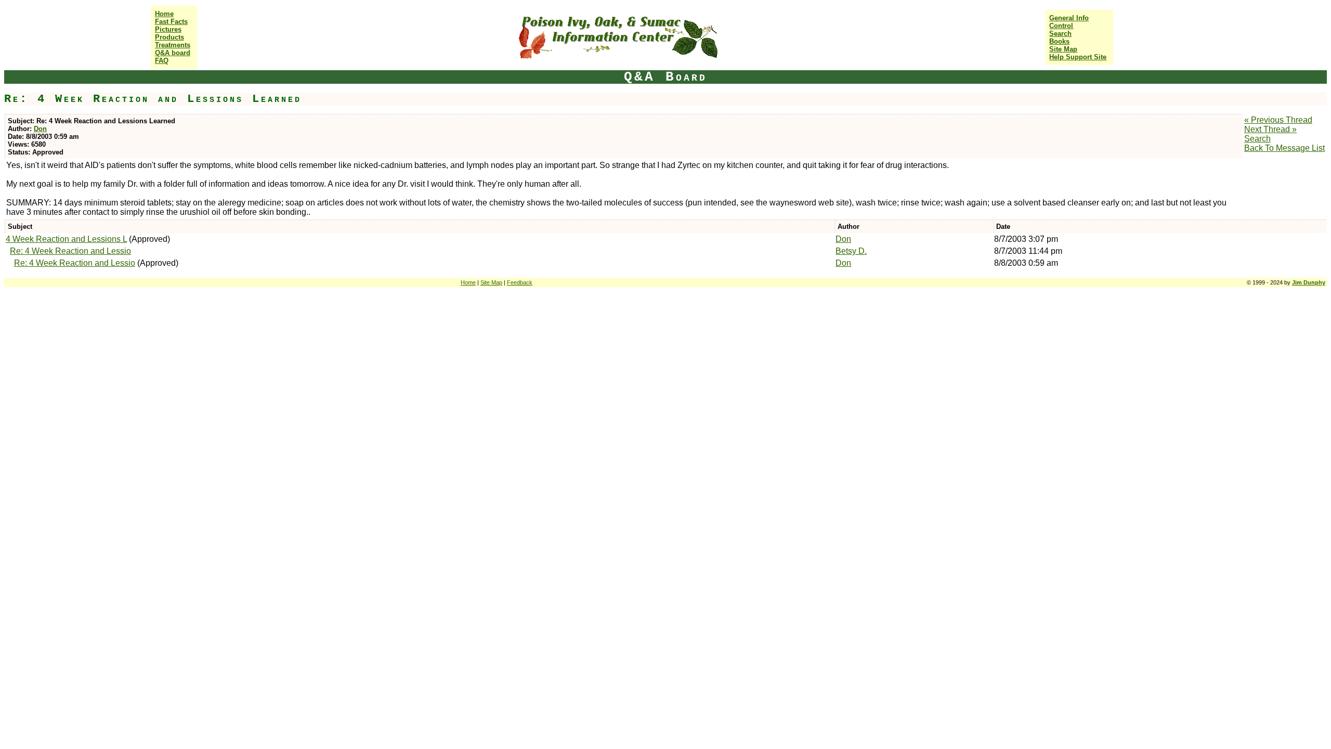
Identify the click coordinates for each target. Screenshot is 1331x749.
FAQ (161, 60)
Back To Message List (1284, 148)
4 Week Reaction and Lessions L (66, 239)
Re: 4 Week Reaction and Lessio (70, 251)
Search (1060, 33)
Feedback (519, 282)
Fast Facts (171, 21)
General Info (1069, 18)
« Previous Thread (1278, 119)
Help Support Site (1077, 57)
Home (164, 14)
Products (169, 37)
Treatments (172, 45)
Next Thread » (1270, 129)
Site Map (1063, 49)
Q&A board (172, 53)
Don (40, 129)
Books (1059, 41)
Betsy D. (851, 251)
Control (1061, 26)
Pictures (168, 29)
